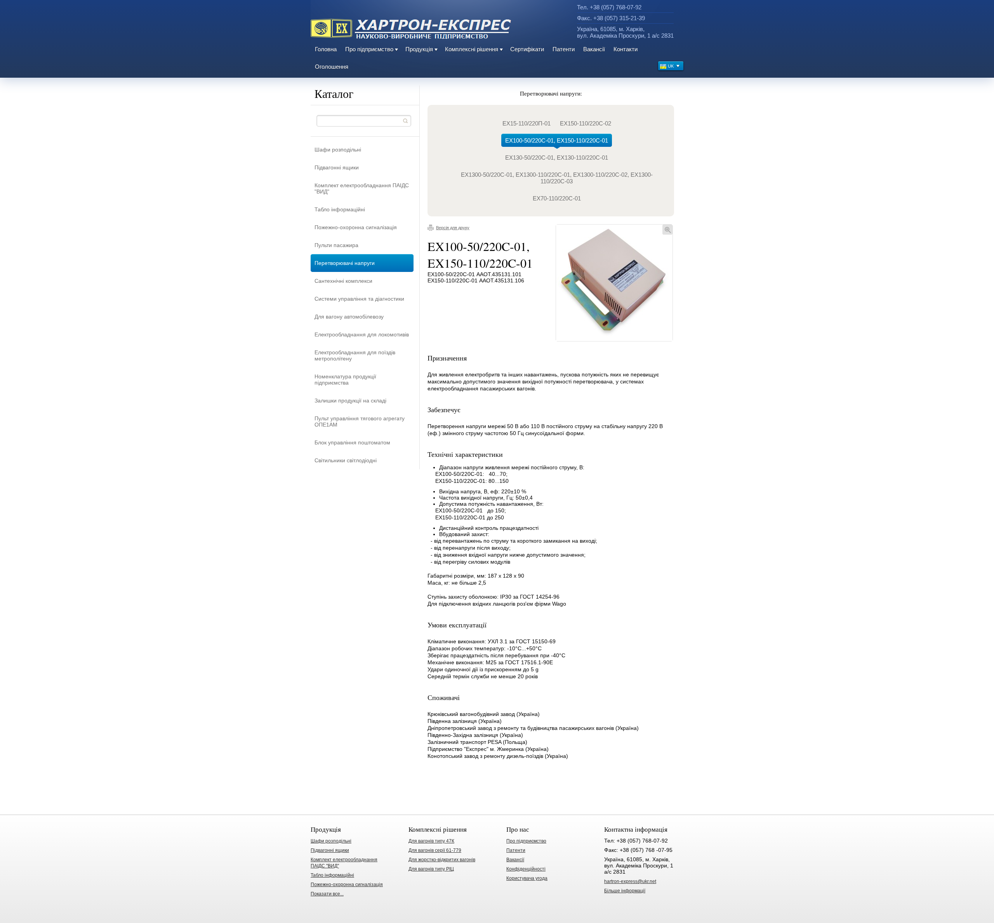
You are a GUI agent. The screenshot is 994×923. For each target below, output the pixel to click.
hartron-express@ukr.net (630, 881)
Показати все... (327, 894)
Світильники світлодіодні (346, 460)
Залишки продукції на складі (350, 400)
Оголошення (331, 66)
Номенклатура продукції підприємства (345, 379)
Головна (326, 49)
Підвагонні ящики (337, 167)
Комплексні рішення (471, 49)
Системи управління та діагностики (359, 299)
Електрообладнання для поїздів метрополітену (355, 355)
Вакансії (594, 49)
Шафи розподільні (338, 149)
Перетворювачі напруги (345, 263)
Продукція (419, 49)
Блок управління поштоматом (352, 442)
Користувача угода (526, 878)
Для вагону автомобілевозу (349, 316)
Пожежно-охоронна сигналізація (356, 227)
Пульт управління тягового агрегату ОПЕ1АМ (360, 421)
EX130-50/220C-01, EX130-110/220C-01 (556, 157)
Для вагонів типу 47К (431, 841)
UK (671, 66)
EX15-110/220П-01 (526, 123)
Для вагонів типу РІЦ (431, 869)
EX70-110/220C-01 (557, 198)
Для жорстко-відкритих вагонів (441, 859)
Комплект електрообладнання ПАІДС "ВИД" (362, 188)
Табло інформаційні (340, 209)
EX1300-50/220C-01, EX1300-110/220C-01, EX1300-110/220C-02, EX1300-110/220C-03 (557, 178)
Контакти (625, 49)
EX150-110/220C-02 (585, 123)
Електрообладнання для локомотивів (362, 334)
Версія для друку (452, 227)
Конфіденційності (526, 869)
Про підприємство (369, 49)
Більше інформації (624, 890)
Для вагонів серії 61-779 (434, 850)
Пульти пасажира (336, 245)
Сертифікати (527, 49)
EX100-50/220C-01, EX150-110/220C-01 (556, 140)
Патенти (564, 49)
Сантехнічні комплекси (343, 281)
